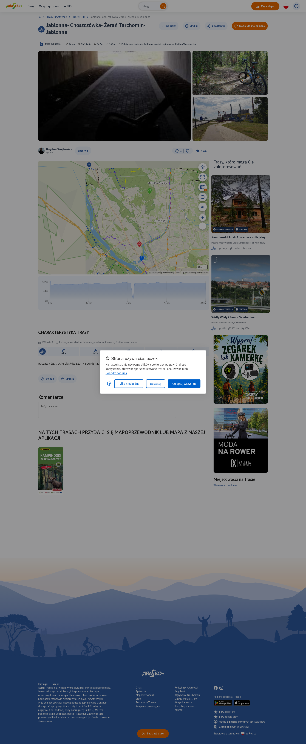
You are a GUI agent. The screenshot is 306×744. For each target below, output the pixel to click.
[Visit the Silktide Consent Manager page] (109, 384)
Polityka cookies (116, 373)
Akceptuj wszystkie (184, 383)
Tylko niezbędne (128, 383)
